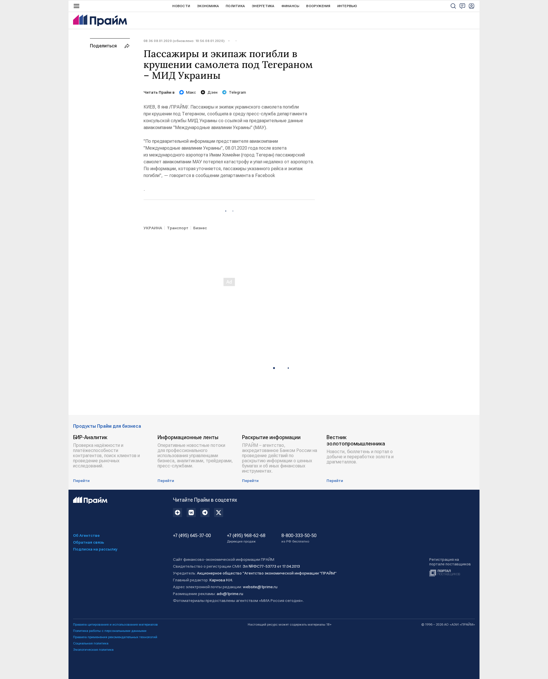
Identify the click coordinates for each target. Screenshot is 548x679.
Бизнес (200, 228)
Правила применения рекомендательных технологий (115, 637)
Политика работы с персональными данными (109, 631)
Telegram (237, 92)
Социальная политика (90, 643)
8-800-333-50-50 (299, 538)
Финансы (290, 6)
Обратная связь (88, 542)
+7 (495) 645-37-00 (192, 535)
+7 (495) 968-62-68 (246, 538)
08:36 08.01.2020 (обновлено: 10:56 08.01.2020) (184, 41)
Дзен (212, 92)
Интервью (347, 6)
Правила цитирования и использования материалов (115, 624)
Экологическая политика (93, 650)
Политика (235, 6)
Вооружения (318, 6)
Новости (181, 6)
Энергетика (263, 6)
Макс (191, 92)
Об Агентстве (86, 535)
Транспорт (177, 228)
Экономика (208, 6)
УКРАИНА (153, 228)
